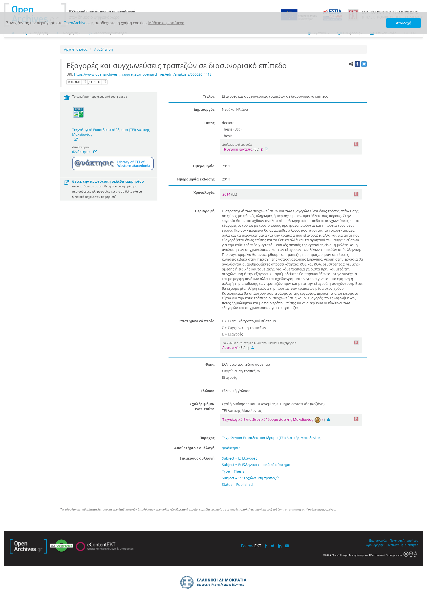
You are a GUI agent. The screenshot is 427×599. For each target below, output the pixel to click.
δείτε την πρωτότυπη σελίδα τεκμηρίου (108, 181)
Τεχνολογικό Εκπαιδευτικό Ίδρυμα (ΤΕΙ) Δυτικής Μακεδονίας (111, 132)
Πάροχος (206, 437)
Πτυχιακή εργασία (237, 149)
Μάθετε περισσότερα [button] (166, 23)
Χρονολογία (203, 192)
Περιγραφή (204, 211)
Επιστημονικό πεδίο (196, 321)
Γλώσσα (207, 390)
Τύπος (209, 122)
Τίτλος (208, 96)
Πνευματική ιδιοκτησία (402, 545)
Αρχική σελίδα (75, 49)
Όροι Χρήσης (375, 545)
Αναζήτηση (103, 49)
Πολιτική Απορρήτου (404, 540)
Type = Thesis (233, 471)
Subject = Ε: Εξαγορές (239, 458)
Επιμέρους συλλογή (197, 458)
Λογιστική (230, 347)
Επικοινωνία (377, 540)
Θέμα (209, 364)
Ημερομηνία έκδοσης (195, 179)
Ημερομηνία (203, 166)
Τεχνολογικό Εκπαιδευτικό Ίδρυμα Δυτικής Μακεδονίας (268, 419)
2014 (226, 194)
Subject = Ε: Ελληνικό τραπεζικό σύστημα (256, 464)
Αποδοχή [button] (403, 23)
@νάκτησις (81, 151)
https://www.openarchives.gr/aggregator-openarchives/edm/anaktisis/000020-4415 (143, 74)
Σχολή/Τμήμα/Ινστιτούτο (202, 406)
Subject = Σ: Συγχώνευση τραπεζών (251, 478)
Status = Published (237, 484)
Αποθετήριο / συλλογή (194, 447)
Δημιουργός (204, 109)
